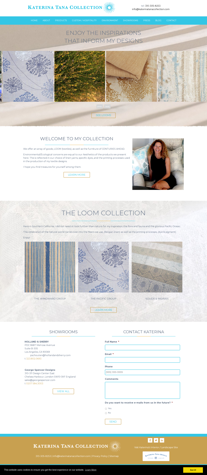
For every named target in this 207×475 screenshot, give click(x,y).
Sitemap (114, 456)
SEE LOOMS (103, 115)
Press (146, 20)
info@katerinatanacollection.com (151, 9)
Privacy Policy (100, 456)
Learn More (76, 174)
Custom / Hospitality (84, 20)
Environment (110, 20)
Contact (171, 20)
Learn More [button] (90, 470)
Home (34, 20)
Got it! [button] (193, 470)
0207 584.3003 (34, 383)
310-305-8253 (153, 6)
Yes (109, 408)
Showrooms (130, 20)
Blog (158, 20)
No (109, 413)
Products (61, 20)
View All (63, 391)
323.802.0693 (33, 358)
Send (113, 421)
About (46, 20)
